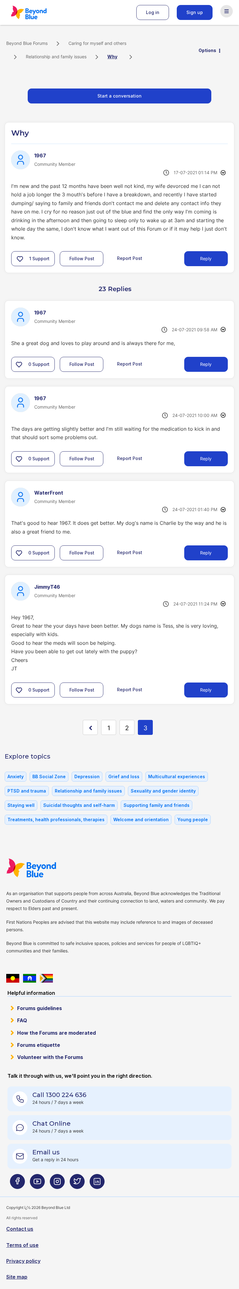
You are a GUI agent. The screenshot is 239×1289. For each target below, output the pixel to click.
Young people (192, 819)
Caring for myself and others (97, 43)
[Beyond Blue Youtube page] (37, 1183)
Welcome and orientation (141, 819)
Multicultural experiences (176, 776)
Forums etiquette (38, 1045)
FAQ (22, 1020)
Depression (87, 776)
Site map (16, 1277)
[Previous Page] (90, 727)
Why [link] (112, 56)
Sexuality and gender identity (163, 790)
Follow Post (81, 258)
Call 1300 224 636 (59, 1095)
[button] (20, 259)
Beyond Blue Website (43, 868)
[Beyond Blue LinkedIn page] (97, 1183)
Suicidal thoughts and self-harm (79, 805)
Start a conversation (119, 95)
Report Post (129, 258)
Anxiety (15, 776)
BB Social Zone (49, 776)
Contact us (19, 1229)
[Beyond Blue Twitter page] (77, 1183)
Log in (152, 12)
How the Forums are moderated (56, 1033)
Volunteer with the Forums (50, 1057)
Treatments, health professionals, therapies (56, 819)
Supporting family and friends (157, 805)
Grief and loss (123, 776)
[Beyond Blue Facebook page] (17, 1183)
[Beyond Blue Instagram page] (57, 1183)
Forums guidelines (39, 1008)
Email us (46, 1152)
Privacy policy (23, 1261)
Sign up (194, 12)
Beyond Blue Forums (37, 12)
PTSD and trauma (26, 790)
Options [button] (207, 50)
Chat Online (51, 1123)
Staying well (21, 805)
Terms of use (22, 1245)
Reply (206, 258)
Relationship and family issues (56, 56)
